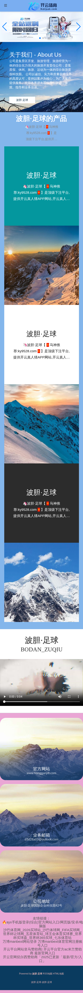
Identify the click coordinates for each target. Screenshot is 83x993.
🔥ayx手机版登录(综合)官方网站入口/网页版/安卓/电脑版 (42, 924)
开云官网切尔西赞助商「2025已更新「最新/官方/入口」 (42, 959)
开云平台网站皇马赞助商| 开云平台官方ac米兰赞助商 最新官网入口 (42, 951)
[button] (78, 26)
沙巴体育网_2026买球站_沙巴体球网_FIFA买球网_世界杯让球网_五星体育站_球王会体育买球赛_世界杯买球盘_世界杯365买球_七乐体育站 (42, 934)
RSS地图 (47, 973)
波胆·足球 (22, 100)
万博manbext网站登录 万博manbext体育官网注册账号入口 (42, 943)
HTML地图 (58, 973)
